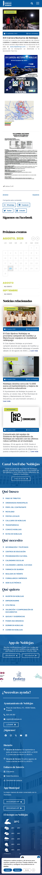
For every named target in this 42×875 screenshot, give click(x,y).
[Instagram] (11, 735)
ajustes (6, 866)
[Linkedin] (26, 735)
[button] (32, 3)
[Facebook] (6, 735)
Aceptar (8, 870)
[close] (38, 857)
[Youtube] (21, 735)
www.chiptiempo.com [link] (18, 47)
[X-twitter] (16, 735)
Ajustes (27, 870)
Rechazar (17, 870)
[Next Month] (37, 238)
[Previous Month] (33, 238)
